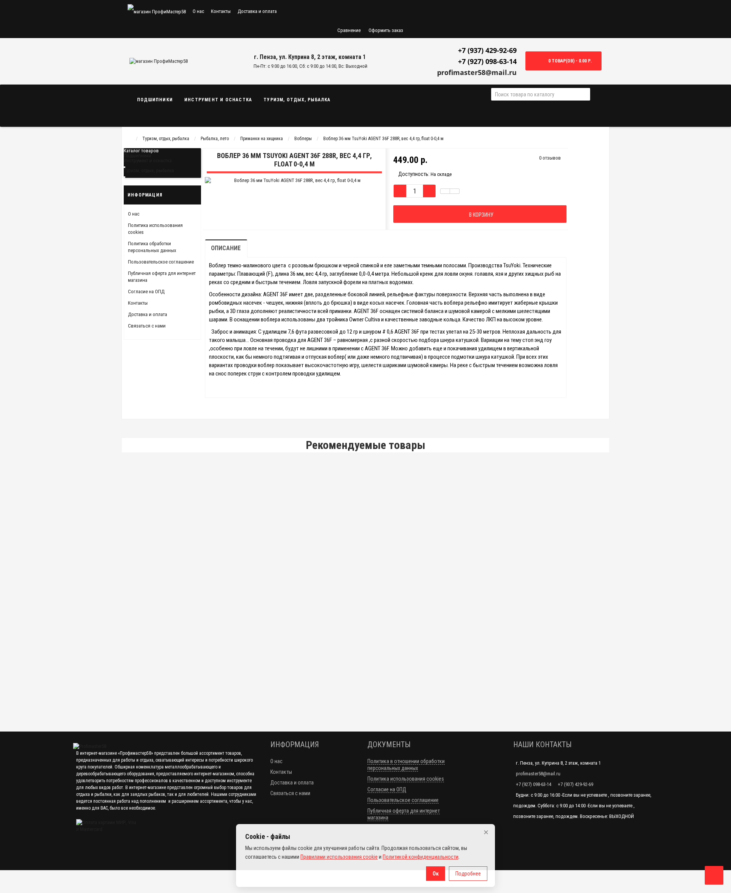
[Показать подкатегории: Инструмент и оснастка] (124, 167)
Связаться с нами (147, 326)
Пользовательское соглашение (161, 262)
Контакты (221, 11)
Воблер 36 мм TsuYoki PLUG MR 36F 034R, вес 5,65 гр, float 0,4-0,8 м (211, 571)
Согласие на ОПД (146, 291)
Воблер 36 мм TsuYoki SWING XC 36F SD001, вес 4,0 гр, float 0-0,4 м (211, 523)
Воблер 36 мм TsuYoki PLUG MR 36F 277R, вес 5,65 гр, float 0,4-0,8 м (211, 668)
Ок (436, 874)
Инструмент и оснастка (218, 99)
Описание (226, 248)
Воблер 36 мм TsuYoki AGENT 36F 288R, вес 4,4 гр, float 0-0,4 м (383, 138)
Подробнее (468, 874)
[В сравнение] (455, 191)
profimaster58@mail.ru (477, 72)
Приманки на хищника (261, 138)
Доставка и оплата (257, 11)
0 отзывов (550, 158)
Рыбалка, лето (215, 138)
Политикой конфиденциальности (420, 857)
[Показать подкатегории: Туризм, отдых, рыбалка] (124, 177)
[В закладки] (445, 191)
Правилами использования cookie (339, 857)
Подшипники (155, 99)
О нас (198, 11)
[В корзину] (586, 493)
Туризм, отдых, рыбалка (296, 99)
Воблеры (303, 138)
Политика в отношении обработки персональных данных (406, 764)
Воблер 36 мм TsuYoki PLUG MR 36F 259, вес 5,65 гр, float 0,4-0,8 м (210, 619)
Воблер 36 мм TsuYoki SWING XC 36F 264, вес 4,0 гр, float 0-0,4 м (208, 474)
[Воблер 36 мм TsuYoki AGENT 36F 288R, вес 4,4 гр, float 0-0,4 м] (271, 191)
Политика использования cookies (405, 779)
